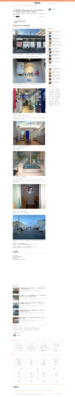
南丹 (54, 368)
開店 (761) (51, 101)
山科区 (56, 373)
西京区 (19, 376)
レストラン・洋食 (19, 348)
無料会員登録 (56, 3)
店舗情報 (15, 22)
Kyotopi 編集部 (54, 32)
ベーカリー (31, 345)
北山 (56, 363)
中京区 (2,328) (58, 89)
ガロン (17, 335)
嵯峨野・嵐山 (56, 361)
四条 (43, 359)
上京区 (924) (56, 99)
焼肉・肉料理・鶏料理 (43, 347)
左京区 (44, 373)
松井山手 (31, 363)
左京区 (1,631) (52, 96)
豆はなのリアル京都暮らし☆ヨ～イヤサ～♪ (25, 299)
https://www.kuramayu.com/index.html (20, 259)
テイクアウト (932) (58, 94)
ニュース (56, 348)
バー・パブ (56, 347)
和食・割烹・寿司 (31, 347)
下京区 (56, 374)
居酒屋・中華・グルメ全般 (31, 348)
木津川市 (19, 381)
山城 (37, 378)
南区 (31, 374)
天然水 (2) (21, 329)
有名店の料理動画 (44, 350)
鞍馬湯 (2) (36, 329)
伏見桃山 (19, 363)
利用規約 (43, 390)
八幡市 (31, 381)
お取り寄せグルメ (56, 350)
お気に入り (42, 16)
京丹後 (21, 368)
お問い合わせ (22, 390)
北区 (19, 374)
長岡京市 (43, 381)
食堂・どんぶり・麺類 (18, 347)
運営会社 (16, 390)
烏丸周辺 (56, 359)
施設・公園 (56, 343)
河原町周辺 (19, 361)
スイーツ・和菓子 (44, 345)
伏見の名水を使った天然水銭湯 (19, 21)
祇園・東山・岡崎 (19, 359)
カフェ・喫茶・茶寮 (19, 345)
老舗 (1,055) (51, 94)
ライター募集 (29, 390)
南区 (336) (51, 99)
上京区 (44, 376)
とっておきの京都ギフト (49, 3)
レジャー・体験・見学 (18, 350)
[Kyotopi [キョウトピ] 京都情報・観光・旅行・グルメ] (37, 3)
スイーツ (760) (58, 103)
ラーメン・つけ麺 (56, 345)
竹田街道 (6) (26, 329)
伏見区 (44, 374)
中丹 (37, 368)
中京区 (31, 376)
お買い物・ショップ (43, 348)
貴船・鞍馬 (43, 363)
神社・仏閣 (31, 343)
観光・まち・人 (18, 343)
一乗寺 (44, 361)
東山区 (31, 373)
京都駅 (31, 361)
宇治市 (56, 381)
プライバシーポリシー (36, 390)
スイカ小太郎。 (21, 322)
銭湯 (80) (31, 329)
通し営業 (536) (58, 96)
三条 (31, 359)
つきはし (53, 62)
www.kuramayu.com (17, 149)
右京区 (19, 373)
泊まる (31, 350)
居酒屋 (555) (56, 101)
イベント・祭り (43, 343)
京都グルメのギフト (50, 390)
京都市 (37, 370)
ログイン (60, 3)
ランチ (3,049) (52, 89)
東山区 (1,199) (52, 103)
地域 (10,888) (16, 329)
